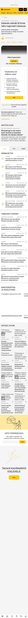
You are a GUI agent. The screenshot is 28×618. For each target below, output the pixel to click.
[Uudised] (7, 616)
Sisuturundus (8, 128)
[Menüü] (2, 616)
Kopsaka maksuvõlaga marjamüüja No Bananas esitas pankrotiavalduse (13, 176)
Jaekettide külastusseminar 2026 (11, 316)
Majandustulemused (7, 217)
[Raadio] (12, 616)
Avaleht (3, 13)
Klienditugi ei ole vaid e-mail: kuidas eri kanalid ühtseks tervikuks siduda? (12, 133)
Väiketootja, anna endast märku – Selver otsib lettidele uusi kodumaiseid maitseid (14, 205)
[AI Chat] (21, 616)
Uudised (7, 156)
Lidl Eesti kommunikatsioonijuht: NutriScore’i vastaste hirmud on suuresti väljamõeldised (12, 278)
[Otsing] (16, 616)
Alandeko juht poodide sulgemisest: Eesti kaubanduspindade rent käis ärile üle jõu (20, 387)
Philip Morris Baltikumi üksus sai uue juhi (20, 366)
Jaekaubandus (5, 119)
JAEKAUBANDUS (5, 20)
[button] (10, 441)
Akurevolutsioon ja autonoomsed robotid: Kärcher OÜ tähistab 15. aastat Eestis (20, 409)
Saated (7, 191)
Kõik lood (9, 13)
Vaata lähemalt (6, 105)
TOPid (15, 13)
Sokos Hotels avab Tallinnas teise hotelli (5, 385)
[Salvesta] (26, 156)
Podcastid (20, 13)
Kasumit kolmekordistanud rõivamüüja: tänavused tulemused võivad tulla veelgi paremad (15, 195)
